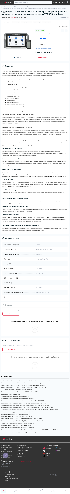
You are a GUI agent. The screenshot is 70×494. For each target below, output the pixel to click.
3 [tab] (17, 57)
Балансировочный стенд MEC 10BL (10, 394)
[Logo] (8, 2)
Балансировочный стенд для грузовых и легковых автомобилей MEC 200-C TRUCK (24, 403)
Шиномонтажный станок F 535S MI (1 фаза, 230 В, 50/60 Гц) (17, 427)
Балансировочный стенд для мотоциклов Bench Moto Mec (17, 398)
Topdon (12, 17)
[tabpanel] (17, 40)
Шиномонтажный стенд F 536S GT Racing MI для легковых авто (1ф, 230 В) (22, 418)
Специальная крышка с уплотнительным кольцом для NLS (17, 389)
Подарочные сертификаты (11, 478)
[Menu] (2, 2)
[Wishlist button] (62, 30)
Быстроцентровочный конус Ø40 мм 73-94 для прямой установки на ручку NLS (23, 385)
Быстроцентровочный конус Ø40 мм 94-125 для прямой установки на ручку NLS (23, 387)
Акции (6, 480)
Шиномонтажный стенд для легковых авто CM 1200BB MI (17, 412)
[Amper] (11, 439)
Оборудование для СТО (10, 6)
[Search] (50, 2)
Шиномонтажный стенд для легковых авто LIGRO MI (15, 414)
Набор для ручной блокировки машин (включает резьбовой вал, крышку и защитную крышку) (27, 380)
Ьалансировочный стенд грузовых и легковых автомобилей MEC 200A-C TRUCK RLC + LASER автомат (29, 409)
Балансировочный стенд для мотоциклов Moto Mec (15, 396)
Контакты (7, 476)
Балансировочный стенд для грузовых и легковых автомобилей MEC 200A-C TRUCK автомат (27, 407)
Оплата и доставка (9, 474)
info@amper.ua (21, 456)
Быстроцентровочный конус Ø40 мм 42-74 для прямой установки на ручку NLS (23, 383)
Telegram (59, 448)
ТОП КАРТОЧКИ (6, 376)
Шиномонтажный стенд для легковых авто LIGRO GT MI (16, 416)
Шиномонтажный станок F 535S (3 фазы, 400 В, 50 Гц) (16, 425)
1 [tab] (14, 57)
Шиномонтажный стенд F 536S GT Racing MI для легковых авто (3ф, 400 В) (22, 421)
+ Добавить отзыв (11, 313)
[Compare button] (66, 30)
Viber (58, 450)
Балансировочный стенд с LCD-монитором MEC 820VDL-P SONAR (19, 392)
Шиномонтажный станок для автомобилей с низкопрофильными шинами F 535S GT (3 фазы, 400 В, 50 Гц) (30, 429)
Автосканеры (43, 6)
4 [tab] (18, 57)
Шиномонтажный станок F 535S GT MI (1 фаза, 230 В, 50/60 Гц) (18, 432)
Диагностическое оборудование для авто (27, 6)
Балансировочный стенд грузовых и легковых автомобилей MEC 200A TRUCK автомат (25, 405)
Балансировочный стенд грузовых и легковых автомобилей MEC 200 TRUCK (22, 400)
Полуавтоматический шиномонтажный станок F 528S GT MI (17, 423)
